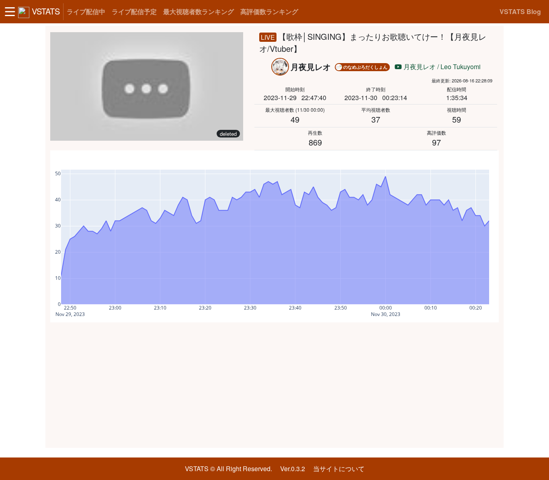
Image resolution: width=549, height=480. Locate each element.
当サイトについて (339, 468)
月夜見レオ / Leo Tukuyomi (441, 66)
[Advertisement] (274, 385)
